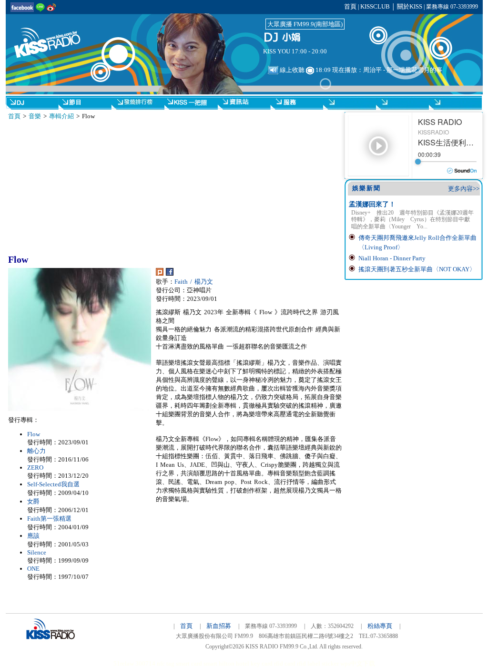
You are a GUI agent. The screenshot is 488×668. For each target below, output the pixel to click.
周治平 (372, 69)
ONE (33, 568)
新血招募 (218, 625)
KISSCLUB (375, 6)
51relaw (123, 663)
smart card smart (196, 663)
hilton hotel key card (246, 663)
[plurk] (159, 273)
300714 (145, 663)
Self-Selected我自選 (53, 484)
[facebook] (169, 273)
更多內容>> (463, 188)
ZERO (35, 467)
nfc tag (165, 663)
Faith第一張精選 (49, 518)
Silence (36, 552)
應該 (33, 535)
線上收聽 (291, 69)
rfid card (284, 663)
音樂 (35, 116)
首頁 (350, 6)
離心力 (36, 450)
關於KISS (409, 6)
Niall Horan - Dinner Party (392, 258)
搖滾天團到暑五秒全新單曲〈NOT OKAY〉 (417, 269)
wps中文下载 (357, 663)
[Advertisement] (96, 187)
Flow (33, 434)
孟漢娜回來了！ (372, 204)
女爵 (33, 501)
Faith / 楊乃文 (193, 281)
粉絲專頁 (379, 625)
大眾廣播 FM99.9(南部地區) (305, 24)
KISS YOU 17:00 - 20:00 (295, 51)
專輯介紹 (61, 116)
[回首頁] (53, 37)
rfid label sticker (318, 663)
